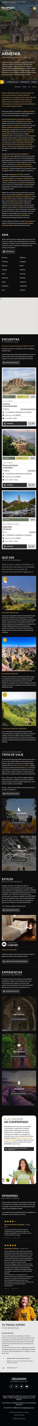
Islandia (9, 1362)
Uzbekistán (23, 286)
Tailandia (22, 278)
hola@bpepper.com (28, 1408)
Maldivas (23, 257)
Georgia (4, 269)
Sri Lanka (22, 274)
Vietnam (22, 290)
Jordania (15, 1362)
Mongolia (23, 261)
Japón (4, 282)
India (3, 274)
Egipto (9, 1361)
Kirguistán (5, 286)
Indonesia (5, 278)
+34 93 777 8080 (11, 1408)
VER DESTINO (10, 251)
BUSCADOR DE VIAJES (12, 362)
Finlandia (30, 1361)
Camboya (5, 261)
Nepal (22, 265)
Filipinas (4, 265)
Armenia (4, 257)
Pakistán (22, 269)
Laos (3, 290)
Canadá (13, 1361)
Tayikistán (23, 282)
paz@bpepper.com (12, 1367)
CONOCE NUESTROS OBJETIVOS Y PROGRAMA (17, 1149)
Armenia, (10, 405)
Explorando (7, 528)
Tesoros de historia (10, 466)
